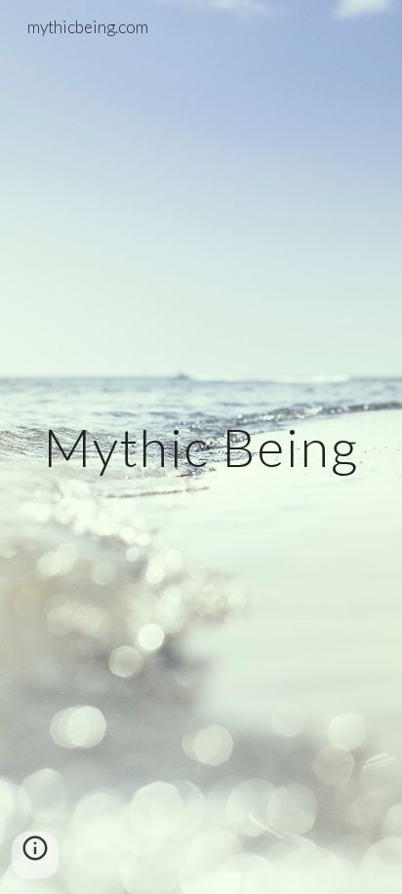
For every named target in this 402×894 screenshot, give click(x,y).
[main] (201, 447)
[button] (35, 854)
